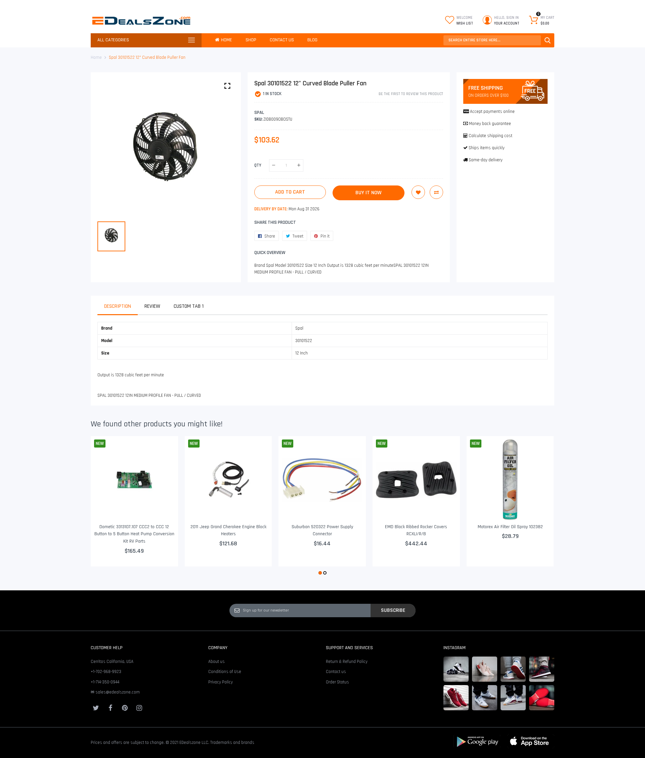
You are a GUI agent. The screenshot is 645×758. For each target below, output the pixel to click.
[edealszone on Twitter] (96, 708)
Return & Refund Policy (347, 661)
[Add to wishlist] (418, 192)
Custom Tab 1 (189, 306)
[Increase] (299, 165)
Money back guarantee (490, 123)
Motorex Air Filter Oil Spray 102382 (510, 527)
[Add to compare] (436, 192)
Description (117, 306)
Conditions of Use (224, 671)
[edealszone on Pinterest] (125, 708)
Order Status (337, 682)
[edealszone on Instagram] (139, 708)
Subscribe (393, 610)
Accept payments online (492, 111)
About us (216, 661)
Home (96, 57)
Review (152, 306)
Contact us (336, 671)
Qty (257, 165)
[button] (320, 573)
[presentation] (104, 506)
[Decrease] (273, 165)
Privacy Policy (220, 682)
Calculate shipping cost (490, 135)
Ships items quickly (487, 148)
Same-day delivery (486, 160)
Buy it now (368, 192)
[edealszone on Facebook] (110, 708)
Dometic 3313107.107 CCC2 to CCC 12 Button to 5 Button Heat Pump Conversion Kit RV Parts (134, 534)
